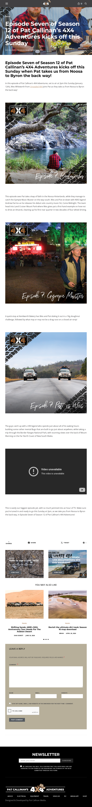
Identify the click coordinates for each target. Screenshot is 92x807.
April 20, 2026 (71, 633)
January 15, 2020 (73, 567)
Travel (7, 16)
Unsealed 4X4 (36, 86)
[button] (43, 639)
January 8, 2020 (37, 50)
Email (37, 693)
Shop (85, 796)
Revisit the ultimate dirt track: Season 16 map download (68, 628)
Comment (13, 664)
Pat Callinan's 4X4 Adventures (17, 50)
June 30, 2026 (30, 635)
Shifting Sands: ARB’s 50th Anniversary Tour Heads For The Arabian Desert (24, 629)
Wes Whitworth (58, 567)
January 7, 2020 (17, 567)
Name (11, 693)
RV (65, 796)
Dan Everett (18, 635)
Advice (11, 558)
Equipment (34, 796)
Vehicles (55, 555)
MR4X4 (61, 633)
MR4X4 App (74, 796)
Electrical (21, 796)
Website (64, 693)
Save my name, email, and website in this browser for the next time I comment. (42, 703)
